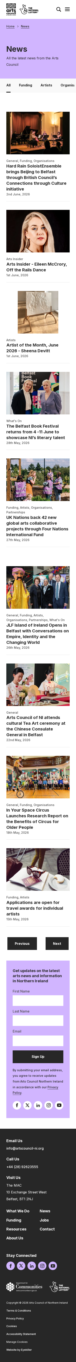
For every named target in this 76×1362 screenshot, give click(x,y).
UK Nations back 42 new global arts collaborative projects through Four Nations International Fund (37, 526)
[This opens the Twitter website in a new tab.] (27, 1105)
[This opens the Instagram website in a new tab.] (48, 1105)
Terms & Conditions (18, 1310)
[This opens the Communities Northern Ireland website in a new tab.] (24, 1287)
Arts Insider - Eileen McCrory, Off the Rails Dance (36, 267)
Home (10, 26)
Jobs (44, 1220)
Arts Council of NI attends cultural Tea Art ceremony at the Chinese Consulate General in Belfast (35, 726)
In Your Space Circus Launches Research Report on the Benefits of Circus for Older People (37, 819)
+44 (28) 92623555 (22, 1167)
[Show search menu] (58, 9)
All (8, 85)
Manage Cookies (17, 1341)
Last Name (21, 1011)
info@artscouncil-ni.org (25, 1148)
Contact (47, 1229)
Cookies (11, 1326)
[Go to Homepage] (11, 9)
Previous (26, 943)
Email (17, 1031)
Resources (16, 1229)
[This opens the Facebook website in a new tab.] (17, 1105)
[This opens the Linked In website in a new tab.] (38, 1105)
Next (61, 943)
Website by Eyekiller (19, 1349)
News (25, 26)
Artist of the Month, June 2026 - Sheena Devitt (32, 347)
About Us (14, 1238)
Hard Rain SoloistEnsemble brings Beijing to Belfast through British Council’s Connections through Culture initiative (36, 177)
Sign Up (44, 1058)
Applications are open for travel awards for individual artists (34, 908)
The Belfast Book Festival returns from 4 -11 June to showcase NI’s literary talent (35, 432)
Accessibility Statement (21, 1334)
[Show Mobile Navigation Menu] (67, 9)
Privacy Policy (15, 1318)
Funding (25, 85)
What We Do (17, 1211)
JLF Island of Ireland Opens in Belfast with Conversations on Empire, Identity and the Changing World (37, 634)
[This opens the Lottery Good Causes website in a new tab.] (60, 1287)
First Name (21, 991)
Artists (46, 85)
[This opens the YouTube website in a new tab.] (59, 1105)
